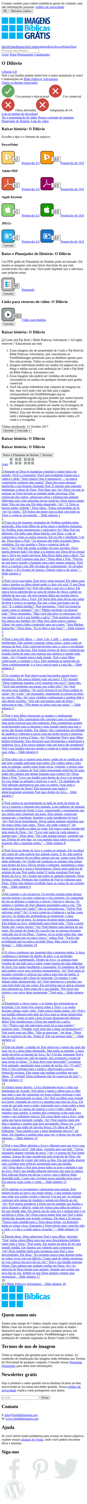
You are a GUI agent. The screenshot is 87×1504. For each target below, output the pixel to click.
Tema (13, 54)
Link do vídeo (40, 121)
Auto (5, 464)
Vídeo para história (34, 320)
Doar (73, 46)
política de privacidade (50, 7)
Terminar (47, 455)
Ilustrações (23, 46)
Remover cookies (21, 11)
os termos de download (20, 114)
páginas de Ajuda (32, 1439)
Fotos (12, 46)
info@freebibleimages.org (21, 1415)
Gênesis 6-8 (9, 71)
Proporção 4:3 (31, 163)
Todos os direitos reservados (20, 82)
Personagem (25, 54)
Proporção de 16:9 (72, 163)
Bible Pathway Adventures (41, 79)
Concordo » (23, 430)
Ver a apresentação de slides (19, 117)
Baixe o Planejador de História (21, 455)
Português (28, 289)
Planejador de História (16, 121)
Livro (5, 54)
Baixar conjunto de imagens (56, 117)
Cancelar (8, 245)
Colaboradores (39, 46)
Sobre (66, 46)
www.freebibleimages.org (21, 1418)
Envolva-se (55, 46)
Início (5, 46)
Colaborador (42, 54)
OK (5, 11)
